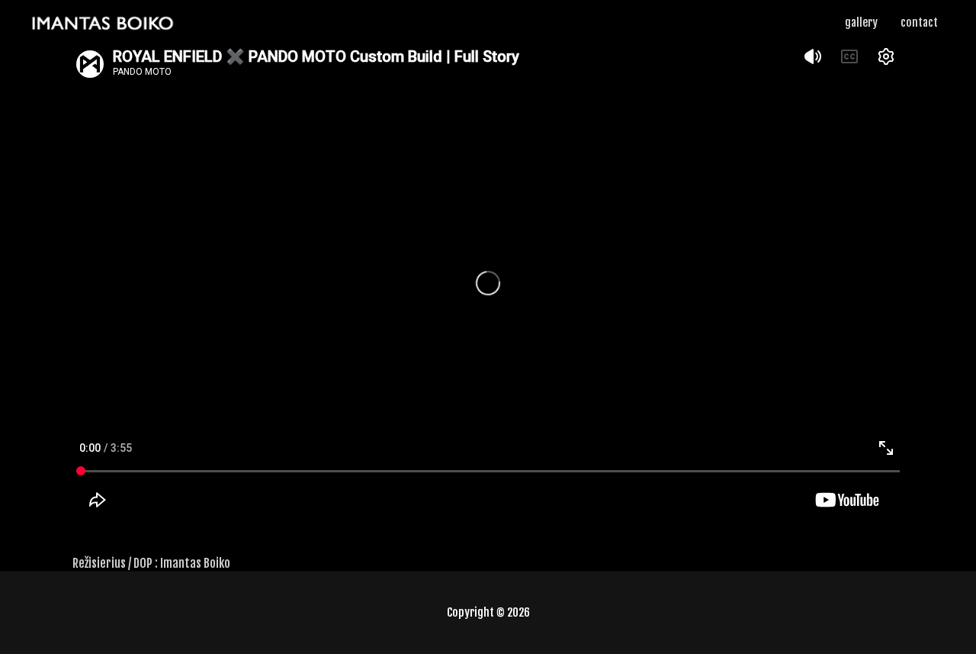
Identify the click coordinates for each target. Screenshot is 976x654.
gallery (861, 22)
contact (919, 22)
